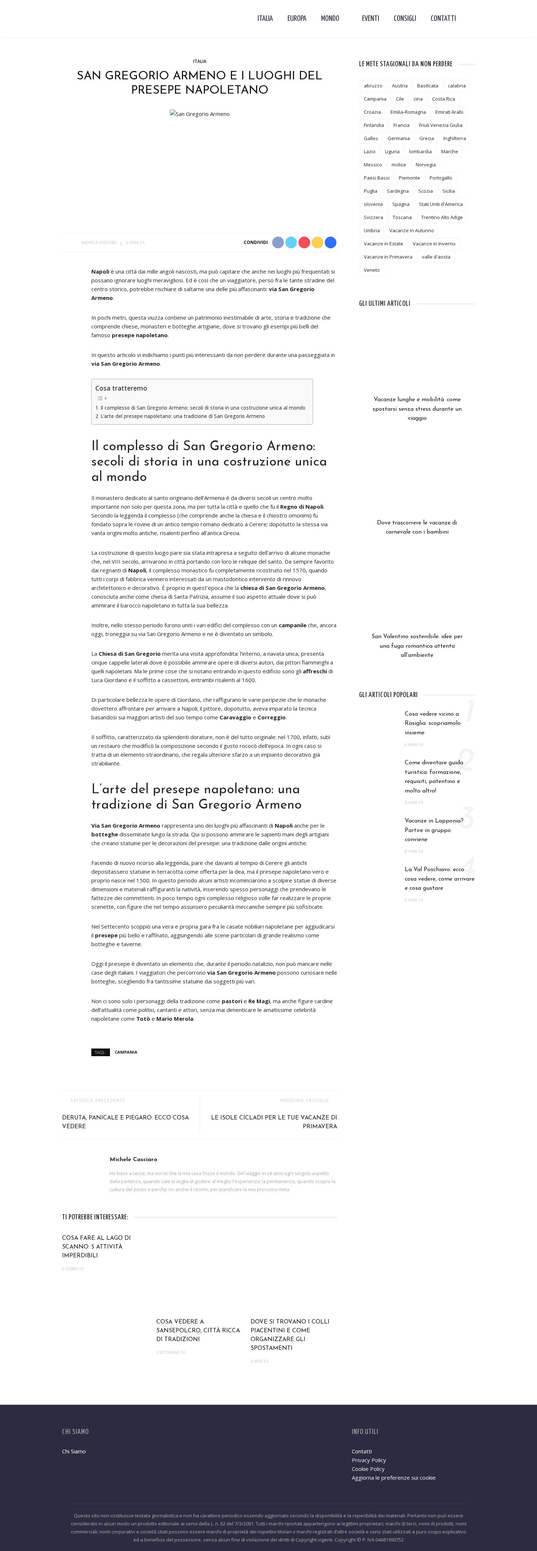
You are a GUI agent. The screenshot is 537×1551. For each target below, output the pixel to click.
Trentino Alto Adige (442, 217)
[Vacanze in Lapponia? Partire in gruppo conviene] (378, 830)
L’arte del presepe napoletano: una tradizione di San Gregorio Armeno (182, 416)
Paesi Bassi (376, 177)
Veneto (372, 270)
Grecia (426, 138)
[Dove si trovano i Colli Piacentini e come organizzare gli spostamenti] (294, 1272)
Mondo (330, 18)
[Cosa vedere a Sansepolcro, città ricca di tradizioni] (199, 1272)
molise (399, 164)
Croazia (372, 112)
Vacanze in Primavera (388, 256)
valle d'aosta (436, 256)
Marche (449, 151)
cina (418, 98)
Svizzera (373, 217)
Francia (401, 125)
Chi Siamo (74, 1451)
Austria (400, 85)
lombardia (420, 151)
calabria (457, 85)
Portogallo (441, 177)
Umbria (372, 230)
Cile (400, 98)
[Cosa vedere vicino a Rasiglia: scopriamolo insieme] (378, 723)
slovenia (373, 204)
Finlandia (374, 125)
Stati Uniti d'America (441, 204)
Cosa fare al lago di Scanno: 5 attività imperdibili (96, 1247)
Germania (399, 138)
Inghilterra (454, 138)
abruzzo (373, 85)
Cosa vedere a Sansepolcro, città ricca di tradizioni (198, 1331)
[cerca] (469, 18)
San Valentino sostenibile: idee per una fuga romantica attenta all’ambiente (417, 646)
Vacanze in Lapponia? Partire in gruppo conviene (434, 830)
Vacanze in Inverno (434, 243)
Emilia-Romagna (408, 112)
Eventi (370, 18)
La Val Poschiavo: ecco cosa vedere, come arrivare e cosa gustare (440, 879)
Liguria (392, 151)
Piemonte (409, 177)
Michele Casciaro (98, 242)
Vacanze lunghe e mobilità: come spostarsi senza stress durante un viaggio (417, 409)
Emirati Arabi (449, 112)
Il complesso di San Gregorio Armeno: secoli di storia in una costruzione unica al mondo (202, 407)
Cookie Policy (368, 1468)
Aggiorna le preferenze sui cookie (394, 1477)
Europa (296, 18)
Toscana (402, 217)
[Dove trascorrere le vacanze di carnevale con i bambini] (417, 481)
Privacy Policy (369, 1460)
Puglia (370, 191)
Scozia (425, 191)
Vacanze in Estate (383, 243)
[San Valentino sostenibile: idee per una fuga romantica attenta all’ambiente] (417, 595)
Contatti (443, 18)
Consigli (405, 18)
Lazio (370, 151)
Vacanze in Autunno (411, 230)
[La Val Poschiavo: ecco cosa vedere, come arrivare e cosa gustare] (378, 879)
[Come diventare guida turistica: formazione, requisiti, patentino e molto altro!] (378, 772)
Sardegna (398, 191)
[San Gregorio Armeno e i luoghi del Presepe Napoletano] (200, 113)
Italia (265, 18)
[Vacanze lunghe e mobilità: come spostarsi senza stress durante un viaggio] (417, 358)
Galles (371, 138)
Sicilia (448, 191)
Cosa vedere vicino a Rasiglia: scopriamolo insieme (433, 723)
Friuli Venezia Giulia (440, 125)
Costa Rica (443, 98)
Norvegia (426, 164)
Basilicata (427, 85)
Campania (126, 1052)
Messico (373, 164)
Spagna (401, 204)
